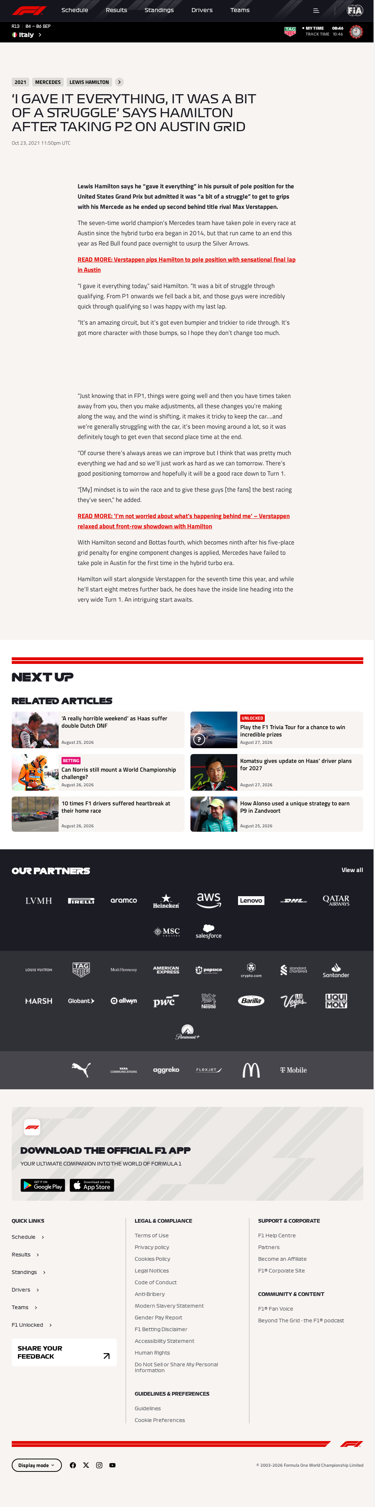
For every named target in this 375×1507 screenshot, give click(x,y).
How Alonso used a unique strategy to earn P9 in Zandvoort (295, 807)
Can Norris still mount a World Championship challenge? (119, 773)
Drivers (202, 10)
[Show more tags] (119, 82)
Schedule (75, 10)
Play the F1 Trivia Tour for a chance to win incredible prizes (292, 730)
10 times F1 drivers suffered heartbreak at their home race (116, 807)
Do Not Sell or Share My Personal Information (176, 1368)
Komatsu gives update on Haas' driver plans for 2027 (296, 764)
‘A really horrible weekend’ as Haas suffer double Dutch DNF (114, 722)
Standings (159, 10)
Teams (240, 10)
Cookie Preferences (160, 1420)
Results (116, 10)
